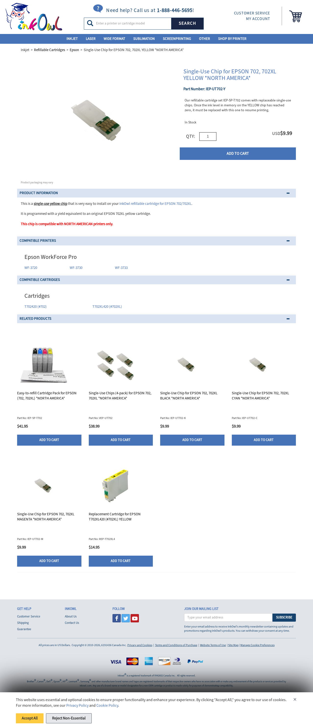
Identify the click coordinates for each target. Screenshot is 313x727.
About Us (71, 616)
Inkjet (72, 38)
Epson (74, 50)
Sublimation (144, 38)
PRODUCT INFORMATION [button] (39, 193)
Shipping (23, 623)
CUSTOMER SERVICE (252, 13)
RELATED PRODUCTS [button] (35, 318)
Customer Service (28, 616)
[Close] (295, 700)
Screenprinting (177, 38)
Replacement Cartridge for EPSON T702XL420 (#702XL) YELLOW (115, 517)
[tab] (156, 193)
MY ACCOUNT (258, 19)
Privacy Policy (77, 705)
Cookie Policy (107, 705)
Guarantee (24, 629)
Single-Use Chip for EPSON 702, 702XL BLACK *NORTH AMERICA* (188, 396)
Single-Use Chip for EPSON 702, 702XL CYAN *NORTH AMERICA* (260, 396)
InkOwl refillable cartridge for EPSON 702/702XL (155, 203)
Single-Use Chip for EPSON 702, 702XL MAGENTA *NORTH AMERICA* (45, 517)
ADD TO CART (238, 153)
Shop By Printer (232, 38)
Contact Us (72, 623)
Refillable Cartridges (49, 50)
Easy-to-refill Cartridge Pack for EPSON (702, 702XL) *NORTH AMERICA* (47, 396)
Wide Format (114, 38)
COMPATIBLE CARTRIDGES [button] (40, 279)
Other (204, 38)
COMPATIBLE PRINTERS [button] (38, 240)
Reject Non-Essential (69, 718)
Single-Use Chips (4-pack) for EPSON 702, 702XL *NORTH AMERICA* (120, 396)
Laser (91, 38)
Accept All (30, 718)
